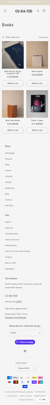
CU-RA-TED (14, 392)
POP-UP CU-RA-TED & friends (17, 251)
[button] (5, 11)
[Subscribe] (39, 333)
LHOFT (19, 301)
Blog (7, 194)
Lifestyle (8, 176)
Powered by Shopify (26, 392)
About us (9, 228)
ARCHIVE (9, 206)
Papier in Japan (37, 120)
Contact (8, 200)
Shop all (8, 159)
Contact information (26, 400)
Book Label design (13, 120)
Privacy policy (12, 396)
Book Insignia (37, 71)
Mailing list (9, 188)
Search (8, 222)
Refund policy (11, 245)
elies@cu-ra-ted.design (15, 317)
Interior (8, 171)
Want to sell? (10, 263)
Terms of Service (12, 240)
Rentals (8, 182)
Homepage (9, 153)
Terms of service (26, 396)
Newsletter (9, 269)
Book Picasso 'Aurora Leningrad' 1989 (12, 72)
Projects (8, 257)
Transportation (11, 234)
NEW (7, 165)
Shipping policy (39, 396)
